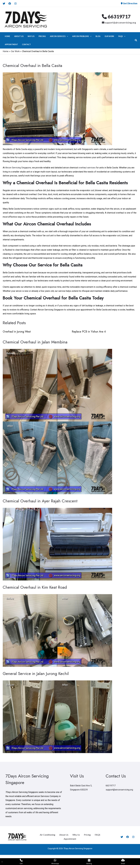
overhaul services (86, 167)
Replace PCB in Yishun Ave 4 (89, 332)
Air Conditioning (47, 834)
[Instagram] (15, 3)
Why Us (76, 834)
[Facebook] (9, 3)
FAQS (97, 834)
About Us (63, 834)
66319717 (119, 16)
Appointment (70, 838)
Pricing (87, 834)
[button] (66, 36)
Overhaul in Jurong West (17, 332)
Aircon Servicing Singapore (18, 167)
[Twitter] (4, 3)
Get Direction (129, 3)
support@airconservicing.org (120, 22)
